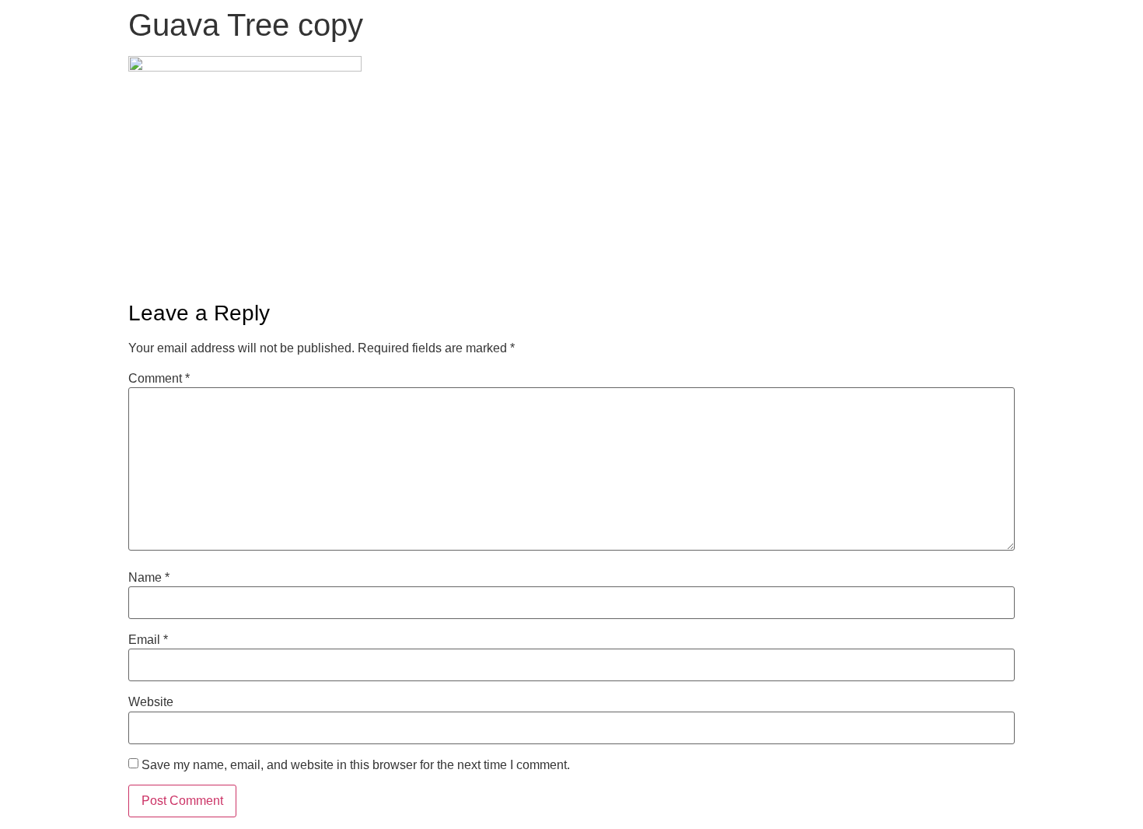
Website (150, 702)
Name (149, 578)
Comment (159, 379)
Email (148, 640)
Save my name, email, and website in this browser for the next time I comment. (356, 765)
